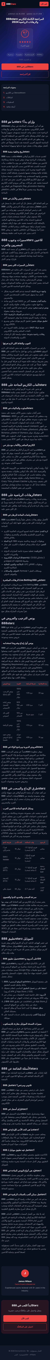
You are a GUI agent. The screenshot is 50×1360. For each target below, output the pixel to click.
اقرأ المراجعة (25, 74)
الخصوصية (23, 1355)
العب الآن (44, 4)
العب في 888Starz (25, 66)
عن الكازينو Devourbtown (15, 93)
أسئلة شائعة (10, 107)
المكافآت (9, 97)
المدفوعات (10, 102)
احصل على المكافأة (25, 1326)
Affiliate (33, 1355)
